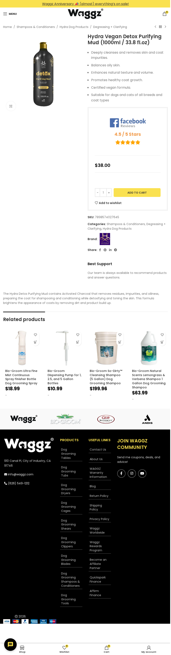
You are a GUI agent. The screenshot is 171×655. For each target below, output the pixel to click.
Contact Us (98, 449)
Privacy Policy (99, 519)
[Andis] (147, 419)
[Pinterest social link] (105, 250)
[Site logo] (85, 13)
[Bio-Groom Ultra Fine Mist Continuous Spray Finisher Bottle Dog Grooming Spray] (22, 348)
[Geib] (106, 419)
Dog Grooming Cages (68, 507)
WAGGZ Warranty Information (98, 473)
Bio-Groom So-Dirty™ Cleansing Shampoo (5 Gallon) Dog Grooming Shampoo (106, 377)
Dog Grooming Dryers (68, 489)
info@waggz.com (20, 474)
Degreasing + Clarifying (110, 27)
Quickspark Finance (98, 579)
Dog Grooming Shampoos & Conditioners (70, 579)
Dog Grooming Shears (68, 524)
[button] (35, 342)
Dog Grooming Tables (68, 453)
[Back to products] (160, 26)
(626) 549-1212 (18, 483)
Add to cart (137, 193)
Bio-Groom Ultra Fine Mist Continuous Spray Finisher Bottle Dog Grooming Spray (21, 377)
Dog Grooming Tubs (68, 471)
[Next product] (165, 26)
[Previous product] (155, 26)
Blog (93, 486)
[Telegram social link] (115, 250)
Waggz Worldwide (97, 530)
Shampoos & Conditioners (36, 27)
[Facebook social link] (99, 250)
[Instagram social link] (132, 473)
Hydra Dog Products (74, 27)
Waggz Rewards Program (96, 546)
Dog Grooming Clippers (68, 542)
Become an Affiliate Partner (98, 564)
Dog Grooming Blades (68, 560)
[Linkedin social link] (110, 250)
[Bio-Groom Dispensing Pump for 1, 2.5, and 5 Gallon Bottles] (64, 348)
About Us (96, 459)
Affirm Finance (95, 593)
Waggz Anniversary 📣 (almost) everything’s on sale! (85, 3)
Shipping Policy (96, 507)
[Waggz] (23, 419)
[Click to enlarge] (11, 106)
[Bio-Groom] (65, 419)
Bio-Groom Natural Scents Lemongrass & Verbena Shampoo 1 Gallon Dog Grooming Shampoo (149, 379)
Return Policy (99, 496)
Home (7, 27)
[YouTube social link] (142, 473)
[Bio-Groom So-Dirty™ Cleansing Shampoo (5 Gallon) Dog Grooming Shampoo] (107, 348)
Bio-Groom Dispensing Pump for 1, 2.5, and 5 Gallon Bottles (64, 377)
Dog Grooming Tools (68, 599)
